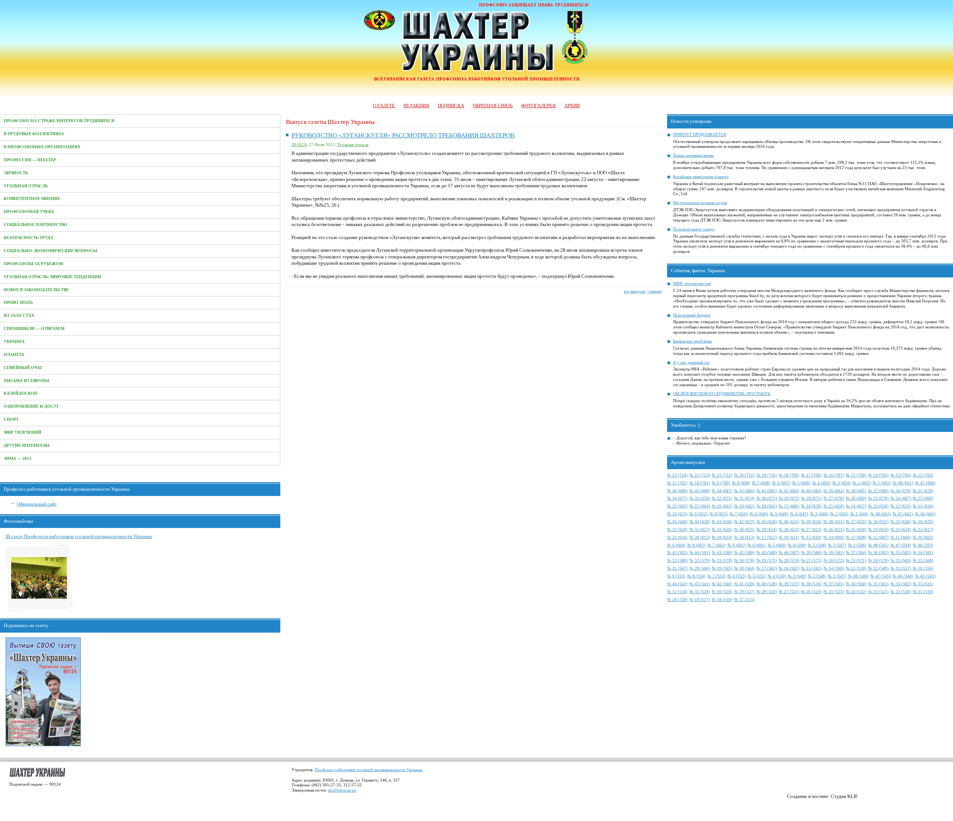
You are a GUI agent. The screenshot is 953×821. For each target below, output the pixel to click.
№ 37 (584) (856, 553)
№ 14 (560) (833, 568)
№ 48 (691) (903, 483)
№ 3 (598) (817, 545)
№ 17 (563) (766, 568)
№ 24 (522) (856, 592)
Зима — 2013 (17, 458)
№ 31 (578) (722, 561)
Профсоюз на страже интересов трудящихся (59, 121)
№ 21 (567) (677, 568)
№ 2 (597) (837, 545)
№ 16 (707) (833, 475)
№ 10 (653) (677, 514)
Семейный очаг (23, 368)
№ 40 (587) (789, 553)
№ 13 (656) (878, 506)
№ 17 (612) (766, 537)
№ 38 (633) (833, 522)
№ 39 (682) (833, 491)
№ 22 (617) (923, 530)
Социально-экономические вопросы (50, 251)
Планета (14, 355)
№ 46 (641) (925, 514)
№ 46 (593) (923, 545)
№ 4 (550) (777, 576)
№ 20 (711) (744, 475)
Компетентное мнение (32, 199)
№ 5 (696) (801, 483)
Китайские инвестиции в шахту (701, 177)
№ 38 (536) (811, 584)
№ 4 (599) (797, 545)
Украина (14, 342)
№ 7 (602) (716, 545)
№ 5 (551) (757, 576)
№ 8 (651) (719, 514)
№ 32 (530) (677, 592)
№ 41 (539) (744, 584)
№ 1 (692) (882, 483)
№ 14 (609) (833, 537)
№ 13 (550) (856, 568)
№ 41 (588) (766, 553)
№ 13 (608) (856, 537)
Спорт (11, 419)
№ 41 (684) (789, 491)
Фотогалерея (538, 105)
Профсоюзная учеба (29, 212)
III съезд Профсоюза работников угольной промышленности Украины (79, 536)
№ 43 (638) (722, 522)
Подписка (451, 105)
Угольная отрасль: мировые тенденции (52, 277)
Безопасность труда (28, 238)
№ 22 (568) (923, 561)
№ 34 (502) (900, 584)
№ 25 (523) (833, 592)
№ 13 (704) (900, 475)
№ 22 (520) (900, 592)
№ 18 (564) (744, 568)
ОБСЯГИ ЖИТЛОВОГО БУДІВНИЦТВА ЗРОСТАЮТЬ (721, 394)
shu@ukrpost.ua (342, 790)
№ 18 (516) (722, 600)
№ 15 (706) (856, 475)
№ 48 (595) (878, 545)
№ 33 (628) (677, 530)
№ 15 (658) (833, 506)
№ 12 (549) (878, 568)
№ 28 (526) (766, 592)
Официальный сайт (36, 504)
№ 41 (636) (766, 522)
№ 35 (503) (878, 584)
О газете (384, 105)
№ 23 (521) (878, 592)
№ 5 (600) (777, 545)
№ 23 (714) (677, 475)
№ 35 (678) (923, 491)
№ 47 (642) (903, 514)
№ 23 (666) (923, 498)
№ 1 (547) (837, 576)
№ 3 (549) (797, 576)
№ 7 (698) (761, 483)
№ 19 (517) (699, 600)
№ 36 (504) (856, 584)
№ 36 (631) (878, 522)
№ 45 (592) (677, 553)
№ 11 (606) (900, 537)
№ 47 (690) (925, 483)
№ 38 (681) (856, 491)
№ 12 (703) (923, 475)
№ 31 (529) (699, 592)
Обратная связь (493, 105)
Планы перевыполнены (693, 155)
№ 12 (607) (878, 537)
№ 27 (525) (789, 592)
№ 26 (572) (833, 561)
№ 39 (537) (789, 584)
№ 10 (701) (699, 483)
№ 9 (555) (676, 576)
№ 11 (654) (923, 506)
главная (655, 291)
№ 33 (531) (923, 584)
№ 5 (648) (779, 514)
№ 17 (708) (811, 475)
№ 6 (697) (781, 483)
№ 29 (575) (766, 561)
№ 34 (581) (923, 553)
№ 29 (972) (789, 498)
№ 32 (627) (699, 530)
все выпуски (635, 291)
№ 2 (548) (817, 576)
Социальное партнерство (35, 225)
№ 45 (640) (677, 522)
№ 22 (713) (699, 475)
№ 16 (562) (789, 568)
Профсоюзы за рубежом (33, 264)
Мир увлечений (22, 432)
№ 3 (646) (819, 514)
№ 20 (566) (699, 568)
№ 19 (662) (744, 506)
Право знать (18, 302)
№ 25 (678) (878, 498)
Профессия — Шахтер (30, 160)
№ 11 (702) (677, 483)
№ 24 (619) (878, 530)
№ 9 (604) (676, 545)
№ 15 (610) (811, 537)
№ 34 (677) (677, 498)
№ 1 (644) (859, 514)
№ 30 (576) (744, 561)
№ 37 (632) (856, 522)
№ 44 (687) (722, 491)
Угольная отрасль (26, 186)
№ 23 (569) (900, 561)
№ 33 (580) (677, 561)
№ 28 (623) (789, 530)
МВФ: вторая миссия (692, 283)
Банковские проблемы (692, 341)
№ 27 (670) (833, 498)
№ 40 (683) (811, 491)
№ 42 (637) (744, 522)
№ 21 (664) (699, 506)
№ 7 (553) (716, 576)
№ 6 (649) (759, 514)
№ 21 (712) (722, 475)
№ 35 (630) (900, 522)
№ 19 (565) (722, 568)
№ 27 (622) (811, 530)
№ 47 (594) (900, 545)
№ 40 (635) (789, 522)
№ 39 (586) (811, 553)
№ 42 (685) (766, 491)
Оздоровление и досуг (31, 406)
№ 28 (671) (811, 498)
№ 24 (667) (900, 498)
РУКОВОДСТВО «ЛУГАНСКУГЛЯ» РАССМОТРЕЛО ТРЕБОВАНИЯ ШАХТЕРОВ (402, 135)
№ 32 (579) (699, 561)
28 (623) (299, 145)
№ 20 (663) (722, 506)
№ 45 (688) (699, 491)
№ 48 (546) (858, 576)
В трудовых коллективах (34, 134)
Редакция (416, 105)
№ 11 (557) (900, 568)
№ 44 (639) (699, 522)
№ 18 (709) (789, 475)
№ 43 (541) (699, 584)
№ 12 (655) (900, 506)
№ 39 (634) (811, 522)
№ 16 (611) (789, 537)
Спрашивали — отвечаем (34, 329)
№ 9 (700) (721, 483)
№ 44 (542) (677, 584)
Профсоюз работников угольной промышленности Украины (368, 770)
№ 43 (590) (722, 553)
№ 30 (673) (766, 498)
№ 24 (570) (878, 561)
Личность (16, 173)
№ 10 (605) (923, 537)
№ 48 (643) (880, 514)
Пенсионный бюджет (692, 315)
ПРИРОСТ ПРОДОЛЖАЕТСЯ (699, 135)
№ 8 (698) (741, 483)
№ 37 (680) (878, 491)
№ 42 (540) (722, 584)
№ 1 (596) (857, 545)
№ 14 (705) (878, 475)
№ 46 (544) (903, 576)
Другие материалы (27, 445)
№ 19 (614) (722, 537)
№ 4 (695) (821, 483)
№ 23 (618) (900, 530)
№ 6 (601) (736, 545)
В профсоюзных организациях (42, 147)
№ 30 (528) (722, 592)
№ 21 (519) (923, 592)
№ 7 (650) (739, 514)
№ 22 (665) (677, 506)
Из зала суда (19, 316)
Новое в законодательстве (36, 290)
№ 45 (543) (925, 576)
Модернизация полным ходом (700, 203)
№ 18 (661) (766, 506)
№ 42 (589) (744, 553)
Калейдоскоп (21, 393)
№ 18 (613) (744, 537)
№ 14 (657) (856, 506)
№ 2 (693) (861, 483)
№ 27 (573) (811, 561)
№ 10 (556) (923, 568)
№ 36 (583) (878, 553)
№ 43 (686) (744, 491)
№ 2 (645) (839, 514)
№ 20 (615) (699, 537)
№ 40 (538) (766, 584)
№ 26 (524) (811, 592)
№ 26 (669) (856, 498)
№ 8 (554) (696, 576)
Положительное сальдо (693, 229)
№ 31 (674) (744, 498)
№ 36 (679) (900, 491)
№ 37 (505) (833, 584)
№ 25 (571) (856, 561)
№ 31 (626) (722, 530)
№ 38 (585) (833, 553)
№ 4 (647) (799, 514)
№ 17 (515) (744, 600)
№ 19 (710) (766, 475)
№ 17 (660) (789, 506)
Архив (572, 105)
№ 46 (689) (677, 491)
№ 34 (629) (923, 522)
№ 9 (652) (698, 514)
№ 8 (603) (696, 545)
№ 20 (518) (677, 600)
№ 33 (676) (699, 498)
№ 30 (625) (744, 530)
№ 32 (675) (722, 498)
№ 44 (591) (699, 553)
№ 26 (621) (833, 530)
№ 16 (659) (811, 506)
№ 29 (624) (766, 530)
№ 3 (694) (841, 483)
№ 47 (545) (880, 576)
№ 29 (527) (744, 592)
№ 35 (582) (900, 553)
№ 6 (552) (736, 576)
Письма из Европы (26, 381)
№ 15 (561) (811, 568)
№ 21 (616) (677, 537)
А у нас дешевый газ (691, 362)
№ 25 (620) (856, 530)
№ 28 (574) (789, 561)
